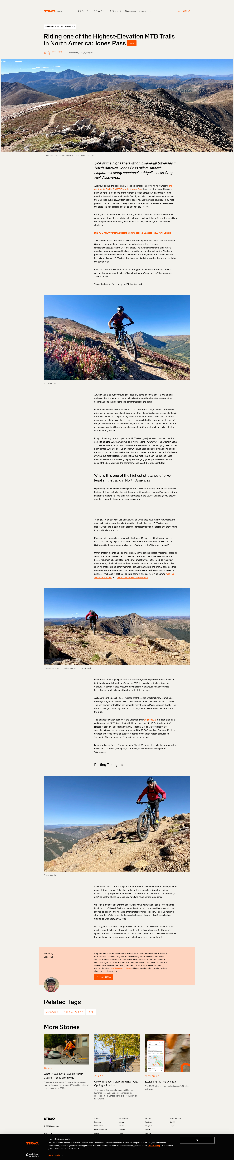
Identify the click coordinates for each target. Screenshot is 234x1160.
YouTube (148, 1133)
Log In (172, 1126)
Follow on (100, 977)
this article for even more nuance (132, 577)
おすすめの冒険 (52, 1012)
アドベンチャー (100, 11)
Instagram (148, 1126)
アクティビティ (84, 11)
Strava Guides (130, 11)
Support (122, 1133)
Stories (122, 1130)
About (121, 1122)
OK (197, 1140)
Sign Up (172, 1122)
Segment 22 (150, 719)
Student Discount (100, 1130)
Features (97, 1122)
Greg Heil (89, 53)
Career (121, 1126)
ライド (90, 1012)
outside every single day (120, 968)
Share (132, 43)
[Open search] (172, 11)
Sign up (186, 11)
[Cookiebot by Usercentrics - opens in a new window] (32, 1155)
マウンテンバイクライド (73, 1012)
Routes (96, 1133)
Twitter (147, 1130)
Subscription (98, 1126)
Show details (54, 1155)
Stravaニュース (145, 11)
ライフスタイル (115, 11)
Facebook (148, 1122)
